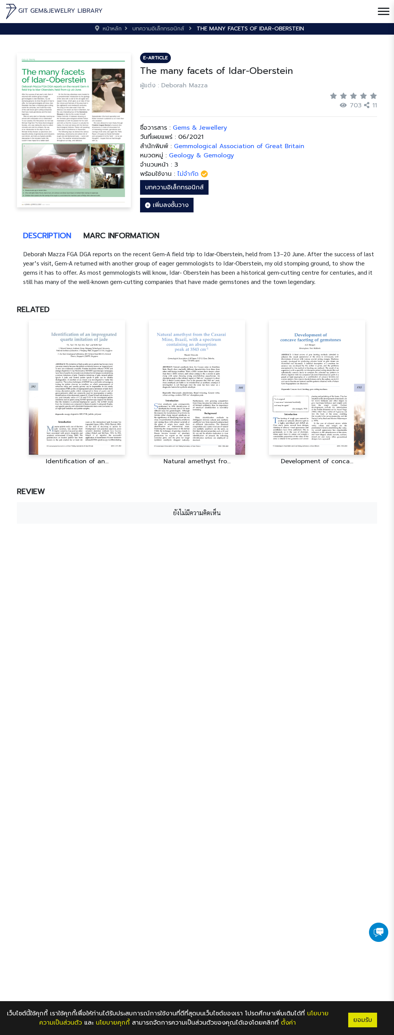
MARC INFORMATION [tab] (121, 235)
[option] (77, 392)
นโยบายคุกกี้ (113, 1022)
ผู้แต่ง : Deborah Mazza (174, 85)
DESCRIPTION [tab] (47, 235)
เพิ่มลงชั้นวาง (169, 205)
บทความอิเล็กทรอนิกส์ (174, 187)
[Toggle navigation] (383, 11)
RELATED (33, 309)
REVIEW (31, 491)
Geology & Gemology (201, 155)
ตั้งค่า (288, 1022)
